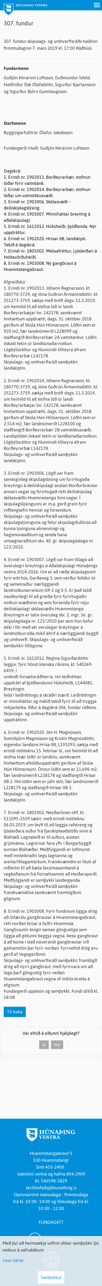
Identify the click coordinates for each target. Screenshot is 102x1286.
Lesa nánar (13, 1260)
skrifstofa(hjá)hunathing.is (51, 1187)
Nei (57, 1044)
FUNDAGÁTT (51, 1222)
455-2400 (55, 1167)
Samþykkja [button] (51, 1277)
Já (44, 1044)
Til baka (15, 1011)
